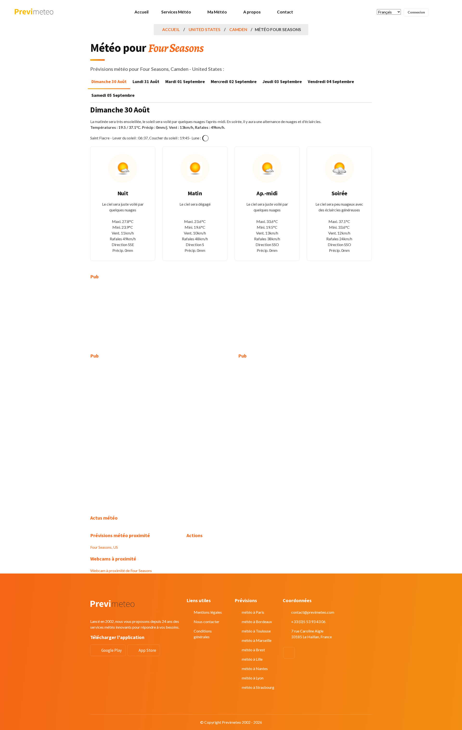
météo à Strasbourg (258, 687)
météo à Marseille (256, 640)
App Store (147, 650)
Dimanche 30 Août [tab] (109, 81)
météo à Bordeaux (257, 621)
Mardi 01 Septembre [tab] (185, 81)
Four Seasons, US (104, 547)
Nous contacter (206, 621)
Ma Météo (217, 11)
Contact (285, 11)
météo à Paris (253, 612)
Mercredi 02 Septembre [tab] (234, 81)
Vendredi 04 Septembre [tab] (331, 81)
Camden (238, 29)
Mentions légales (208, 612)
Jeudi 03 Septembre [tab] (282, 81)
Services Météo (176, 11)
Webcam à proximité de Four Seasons (121, 570)
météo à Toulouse (256, 631)
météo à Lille (252, 659)
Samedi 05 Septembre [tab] (113, 95)
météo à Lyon (252, 678)
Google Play (111, 650)
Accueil (141, 11)
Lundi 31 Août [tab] (146, 81)
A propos (252, 11)
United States (204, 29)
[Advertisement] (134, 319)
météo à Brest (253, 649)
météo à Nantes (255, 668)
